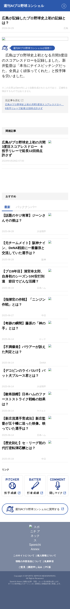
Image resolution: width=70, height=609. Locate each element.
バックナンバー (26, 207)
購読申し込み (35, 567)
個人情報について (46, 555)
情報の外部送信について (29, 561)
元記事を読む (34, 104)
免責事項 (49, 561)
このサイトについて (24, 555)
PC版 (48, 567)
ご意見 (22, 567)
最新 (7, 207)
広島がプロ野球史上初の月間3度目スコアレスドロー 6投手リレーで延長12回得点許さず (24, 148)
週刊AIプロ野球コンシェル (24, 6)
